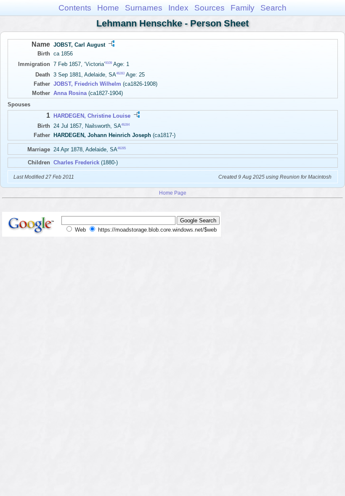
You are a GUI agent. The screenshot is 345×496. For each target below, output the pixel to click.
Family (243, 7)
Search (273, 7)
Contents (74, 7)
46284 (125, 125)
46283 (120, 73)
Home (108, 7)
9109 (108, 63)
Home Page (172, 192)
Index (178, 7)
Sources (209, 7)
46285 (121, 148)
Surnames (143, 7)
